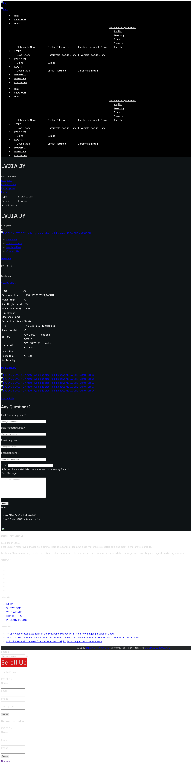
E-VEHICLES (8, 184)
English (118, 31)
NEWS (9, 604)
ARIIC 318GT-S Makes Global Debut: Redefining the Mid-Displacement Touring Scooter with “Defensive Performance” (74, 637)
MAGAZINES (20, 74)
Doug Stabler (24, 71)
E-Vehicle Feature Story (91, 55)
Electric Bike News (58, 47)
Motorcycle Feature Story (61, 55)
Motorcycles (8, 188)
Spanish (118, 43)
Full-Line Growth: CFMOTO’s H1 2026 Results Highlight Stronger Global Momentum (54, 641)
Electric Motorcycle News (92, 47)
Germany (119, 35)
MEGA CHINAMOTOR (98, 648)
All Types (6, 180)
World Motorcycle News (122, 27)
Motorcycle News (26, 47)
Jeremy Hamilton (88, 71)
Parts (4, 192)
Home (16, 15)
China (20, 63)
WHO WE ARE (20, 78)
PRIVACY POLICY (16, 620)
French (118, 47)
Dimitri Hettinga (56, 71)
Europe (51, 63)
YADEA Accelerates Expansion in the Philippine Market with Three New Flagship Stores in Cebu (60, 634)
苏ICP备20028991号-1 (158, 648)
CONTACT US (20, 82)
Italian (118, 39)
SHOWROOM (20, 19)
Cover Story (23, 55)
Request (5, 715)
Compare (6, 761)
